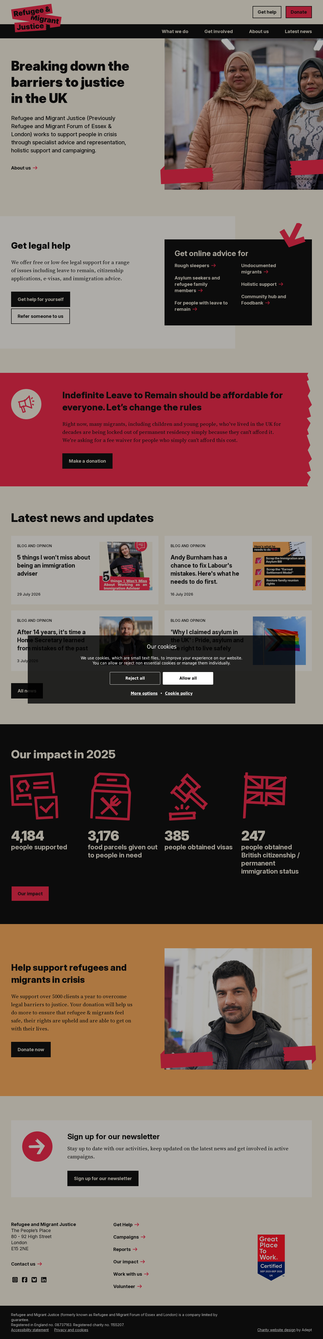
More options (144, 693)
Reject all (135, 678)
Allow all (188, 678)
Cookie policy (179, 693)
